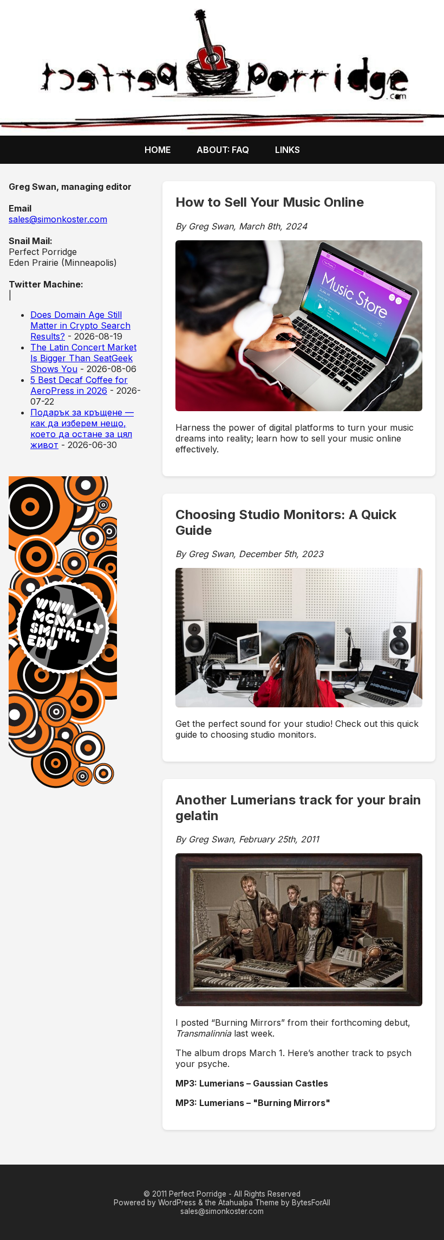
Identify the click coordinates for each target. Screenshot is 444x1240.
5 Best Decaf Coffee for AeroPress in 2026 (79, 385)
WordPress (177, 1202)
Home (158, 149)
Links (287, 149)
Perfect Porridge (197, 1194)
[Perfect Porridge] (222, 68)
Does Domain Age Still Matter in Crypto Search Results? (80, 325)
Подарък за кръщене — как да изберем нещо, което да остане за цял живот (82, 428)
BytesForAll (311, 1202)
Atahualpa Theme (248, 1202)
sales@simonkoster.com (58, 219)
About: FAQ (223, 149)
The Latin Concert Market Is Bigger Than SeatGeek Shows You (83, 358)
